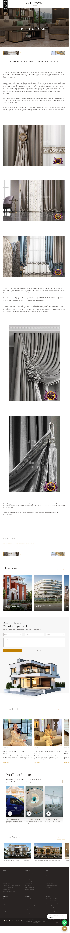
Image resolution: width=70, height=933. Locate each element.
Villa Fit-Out (49, 873)
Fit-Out (47, 870)
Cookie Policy (6, 889)
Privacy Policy (49, 650)
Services (48, 896)
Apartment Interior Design (31, 875)
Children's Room (7, 907)
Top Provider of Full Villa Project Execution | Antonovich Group (34, 821)
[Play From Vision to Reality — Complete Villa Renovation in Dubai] (15, 801)
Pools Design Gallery (29, 913)
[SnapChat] (60, 920)
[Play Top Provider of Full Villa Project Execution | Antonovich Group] (34, 801)
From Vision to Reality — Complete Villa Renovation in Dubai (14, 821)
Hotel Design (28, 879)
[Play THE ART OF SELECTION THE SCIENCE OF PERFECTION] (54, 801)
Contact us (6, 881)
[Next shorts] (61, 781)
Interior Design (28, 870)
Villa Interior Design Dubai (52, 898)
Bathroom (5, 909)
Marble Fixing (49, 887)
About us (5, 873)
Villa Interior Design (29, 873)
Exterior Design (28, 877)
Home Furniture (7, 898)
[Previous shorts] (56, 781)
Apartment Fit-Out (50, 875)
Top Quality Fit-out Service (52, 900)
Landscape (27, 896)
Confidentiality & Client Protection (11, 885)
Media (4, 879)
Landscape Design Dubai (51, 907)
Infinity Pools (28, 909)
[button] (58, 569)
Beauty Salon (28, 885)
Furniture (5, 896)
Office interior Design (29, 887)
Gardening (27, 900)
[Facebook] (57, 920)
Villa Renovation (28, 883)
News (4, 877)
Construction (6, 875)
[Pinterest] (57, 923)
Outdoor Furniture (7, 900)
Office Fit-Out (49, 877)
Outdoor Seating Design (51, 885)
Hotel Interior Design (51, 911)
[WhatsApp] (64, 922)
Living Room (6, 911)
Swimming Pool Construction (31, 907)
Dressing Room (6, 902)
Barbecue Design (50, 883)
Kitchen (5, 913)
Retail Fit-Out (49, 879)
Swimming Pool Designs (30, 905)
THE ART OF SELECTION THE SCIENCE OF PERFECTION (53, 820)
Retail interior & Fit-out (30, 881)
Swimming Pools (28, 902)
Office (4, 905)
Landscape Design (29, 898)
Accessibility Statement (9, 891)
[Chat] (64, 928)
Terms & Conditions (8, 887)
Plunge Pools (28, 911)
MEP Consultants (50, 881)
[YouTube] (51, 920)
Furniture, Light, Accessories (52, 905)
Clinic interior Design (29, 889)
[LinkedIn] (63, 920)
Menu (4, 870)
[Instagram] (54, 920)
